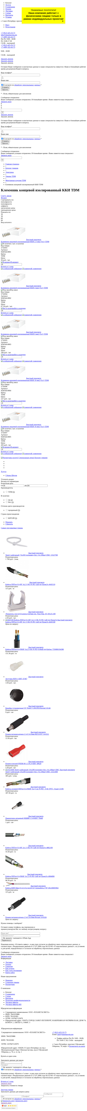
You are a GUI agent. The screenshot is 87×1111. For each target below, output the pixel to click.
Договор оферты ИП (13, 1004)
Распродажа (10, 984)
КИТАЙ (12, 518)
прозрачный (14, 510)
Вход (7, 25)
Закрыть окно (6, 102)
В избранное (17, 269)
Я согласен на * (22, 1070)
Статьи (8, 13)
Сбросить (9, 524)
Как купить (9, 968)
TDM (11, 492)
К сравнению (36, 269)
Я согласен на (22, 85)
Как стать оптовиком (13, 970)
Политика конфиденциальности (17, 1000)
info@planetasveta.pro (9, 35)
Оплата (8, 9)
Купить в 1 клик (7, 267)
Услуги (8, 5)
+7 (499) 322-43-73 (8, 37)
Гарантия (9, 966)
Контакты (9, 15)
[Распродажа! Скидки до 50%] (18, 458)
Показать (8, 522)
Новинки (9, 980)
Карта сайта (10, 973)
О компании (10, 7)
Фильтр (4, 198)
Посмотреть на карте (77, 1046)
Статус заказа (6, 196)
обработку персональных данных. (27, 85)
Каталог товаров (41, 458)
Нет (11, 502)
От (2, 486)
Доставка (9, 11)
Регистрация (10, 27)
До (25, 486)
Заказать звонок (7, 59)
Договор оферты (11, 1002)
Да (10, 500)
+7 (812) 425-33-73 (8, 33)
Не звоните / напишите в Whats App (17, 938)
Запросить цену (21, 1101)
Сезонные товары (12, 982)
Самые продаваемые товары (12, 528)
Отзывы (8, 17)
